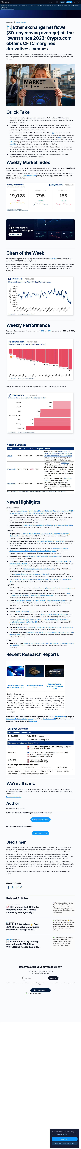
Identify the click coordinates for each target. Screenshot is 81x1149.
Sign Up (69, 2)
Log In (62, 2)
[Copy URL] (22, 887)
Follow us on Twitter (40, 833)
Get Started (53, 978)
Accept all (64, 1139)
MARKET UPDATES (21, 22)
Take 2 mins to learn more (7, 9)
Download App (42, 990)
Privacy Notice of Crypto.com (42, 983)
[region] (64, 1138)
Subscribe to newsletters (40, 819)
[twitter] (13, 887)
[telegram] (17, 887)
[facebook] (8, 887)
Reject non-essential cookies (64, 1143)
